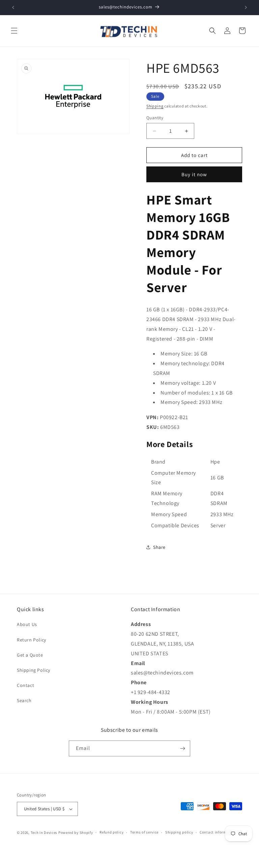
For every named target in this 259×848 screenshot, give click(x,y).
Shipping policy (179, 832)
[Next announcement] (245, 7)
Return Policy (31, 640)
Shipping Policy (33, 670)
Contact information (218, 832)
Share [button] (159, 547)
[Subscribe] (182, 748)
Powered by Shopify (75, 832)
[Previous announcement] (13, 7)
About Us (27, 624)
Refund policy (111, 832)
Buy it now (194, 174)
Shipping (155, 105)
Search (24, 700)
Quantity (154, 118)
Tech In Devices (44, 832)
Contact (25, 685)
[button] (14, 30)
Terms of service (144, 832)
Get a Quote (30, 655)
